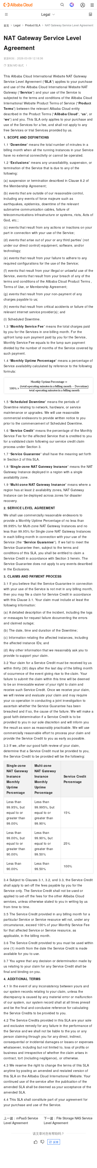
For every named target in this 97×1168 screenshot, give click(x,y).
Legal (17, 25)
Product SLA (32, 25)
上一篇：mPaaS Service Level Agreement (21, 1120)
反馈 (55, 1142)
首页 (6, 25)
